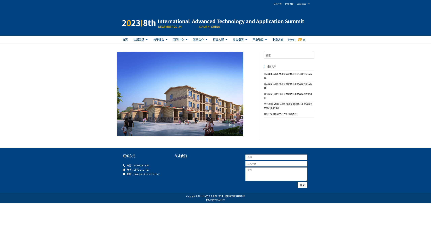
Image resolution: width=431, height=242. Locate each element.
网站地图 (289, 3)
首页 (125, 39)
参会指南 (238, 39)
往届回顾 (139, 39)
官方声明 (277, 3)
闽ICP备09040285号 (215, 199)
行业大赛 (218, 39)
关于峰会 (158, 39)
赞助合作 (198, 39)
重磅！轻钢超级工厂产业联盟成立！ (281, 114)
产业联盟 (258, 39)
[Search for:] (289, 55)
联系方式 (278, 39)
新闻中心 (178, 39)
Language (301, 3)
